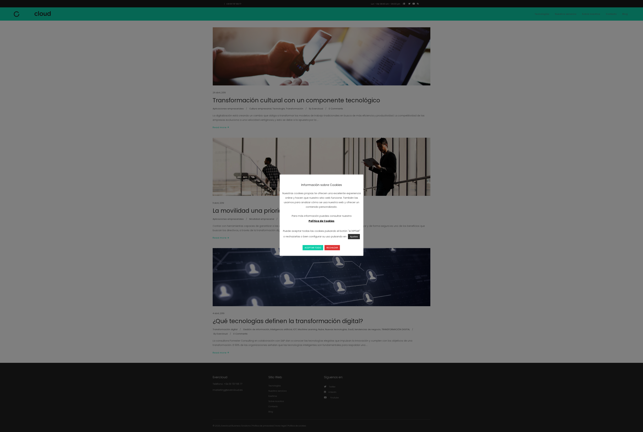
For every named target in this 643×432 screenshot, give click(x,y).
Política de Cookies (321, 221)
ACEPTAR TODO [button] (313, 247)
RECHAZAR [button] (332, 247)
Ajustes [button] (354, 236)
